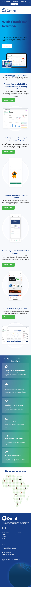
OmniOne (4, 542)
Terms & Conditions (6, 568)
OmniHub (4, 544)
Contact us (7, 54)
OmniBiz (4, 547)
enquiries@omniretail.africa (8, 562)
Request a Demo (8, 108)
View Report (14, 4)
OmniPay (4, 549)
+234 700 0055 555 (6, 560)
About (17, 542)
